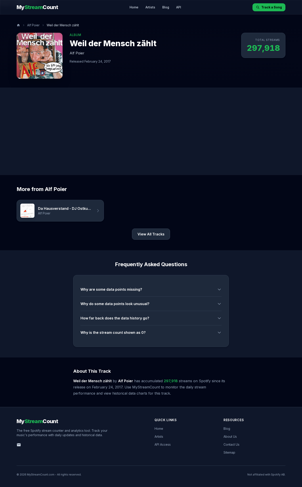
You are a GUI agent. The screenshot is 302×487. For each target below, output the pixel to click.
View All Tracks (151, 234)
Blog (165, 7)
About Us (230, 436)
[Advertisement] (151, 131)
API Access (163, 444)
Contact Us (231, 444)
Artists (150, 7)
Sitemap (229, 452)
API (178, 7)
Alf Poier (33, 25)
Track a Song (271, 7)
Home (134, 7)
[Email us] (19, 445)
